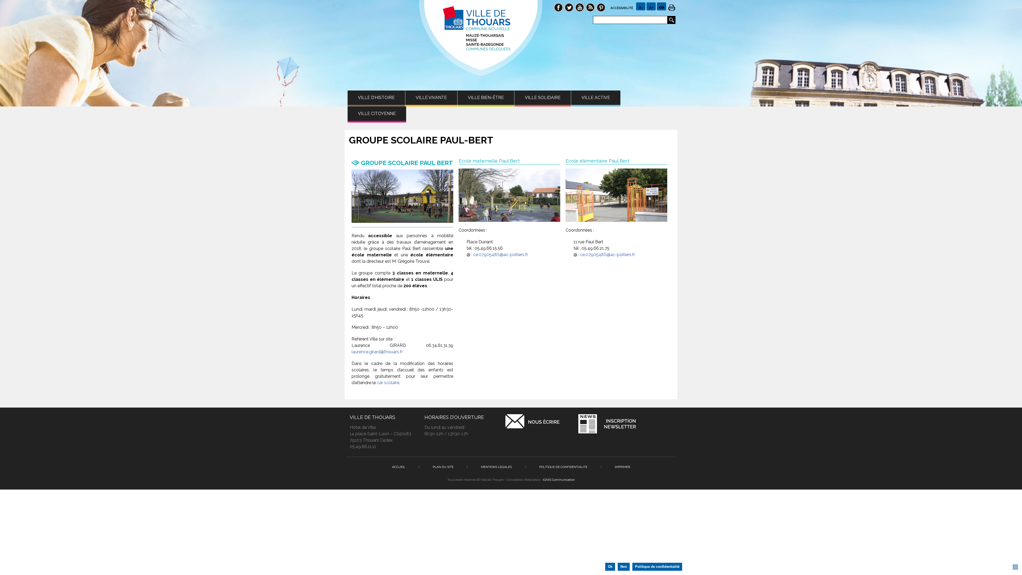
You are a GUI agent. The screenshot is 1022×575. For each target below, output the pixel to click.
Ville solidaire (543, 97)
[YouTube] (579, 7)
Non (623, 567)
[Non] (1015, 567)
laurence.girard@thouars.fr (377, 351)
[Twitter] (569, 7)
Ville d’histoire (376, 97)
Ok (610, 567)
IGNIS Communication (559, 480)
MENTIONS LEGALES (496, 467)
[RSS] (590, 7)
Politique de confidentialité (657, 567)
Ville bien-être (486, 97)
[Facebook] (558, 7)
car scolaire (388, 382)
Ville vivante (431, 97)
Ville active (596, 97)
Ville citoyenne (377, 113)
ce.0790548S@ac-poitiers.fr (500, 254)
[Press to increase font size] (640, 6)
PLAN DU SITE (443, 467)
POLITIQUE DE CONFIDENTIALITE (563, 467)
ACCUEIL (398, 467)
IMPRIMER (622, 467)
